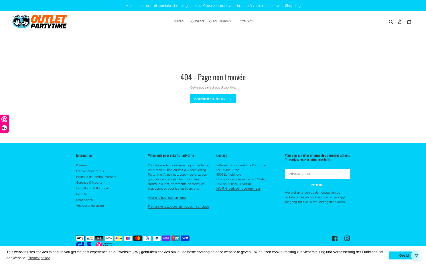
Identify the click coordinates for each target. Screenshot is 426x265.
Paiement (83, 165)
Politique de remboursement (96, 177)
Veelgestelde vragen (91, 206)
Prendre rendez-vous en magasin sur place (178, 206)
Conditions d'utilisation (92, 188)
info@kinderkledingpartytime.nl (238, 188)
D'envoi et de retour (90, 171)
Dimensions (84, 200)
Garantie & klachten (90, 183)
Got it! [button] (404, 255)
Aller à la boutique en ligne (167, 198)
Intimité (81, 194)
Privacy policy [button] (39, 258)
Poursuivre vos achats (209, 98)
